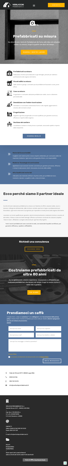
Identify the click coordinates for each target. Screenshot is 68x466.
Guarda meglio (34, 136)
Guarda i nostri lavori (34, 52)
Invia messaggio (52, 361)
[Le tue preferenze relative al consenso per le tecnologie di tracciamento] (65, 463)
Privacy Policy (44, 357)
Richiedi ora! (34, 249)
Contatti (56, 5)
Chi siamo (34, 292)
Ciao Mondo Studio (39, 460)
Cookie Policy (10, 448)
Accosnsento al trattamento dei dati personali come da (29, 357)
